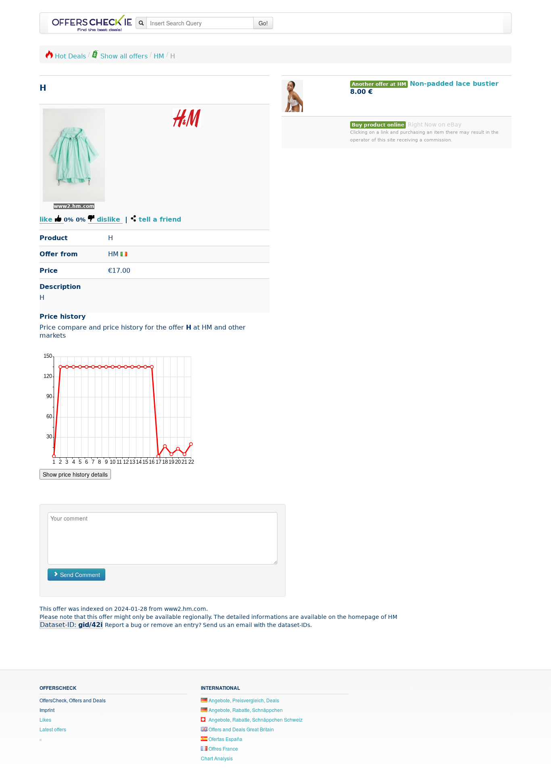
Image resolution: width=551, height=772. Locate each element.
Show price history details (75, 474)
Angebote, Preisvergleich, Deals (243, 700)
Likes (45, 719)
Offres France (222, 748)
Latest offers (53, 729)
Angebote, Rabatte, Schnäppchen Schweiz (255, 719)
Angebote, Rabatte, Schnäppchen (245, 709)
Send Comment (79, 575)
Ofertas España (224, 738)
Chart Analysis (217, 758)
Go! (263, 23)
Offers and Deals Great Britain (240, 729)
